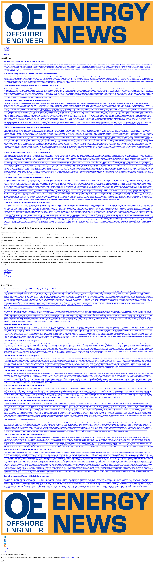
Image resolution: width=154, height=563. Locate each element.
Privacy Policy (66, 557)
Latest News (7, 548)
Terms (5, 551)
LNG (5, 51)
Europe (6, 275)
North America (7, 273)
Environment (7, 50)
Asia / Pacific (7, 272)
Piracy (5, 550)
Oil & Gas (6, 47)
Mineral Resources (8, 270)
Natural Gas (7, 49)
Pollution (6, 53)
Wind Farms (7, 54)
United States (7, 276)
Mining (6, 269)
